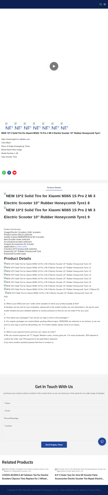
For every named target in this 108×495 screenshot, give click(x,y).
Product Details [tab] (54, 187)
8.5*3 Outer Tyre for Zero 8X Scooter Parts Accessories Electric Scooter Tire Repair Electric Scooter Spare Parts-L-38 (78, 476)
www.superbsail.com (69, 490)
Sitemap (83, 490)
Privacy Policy (94, 490)
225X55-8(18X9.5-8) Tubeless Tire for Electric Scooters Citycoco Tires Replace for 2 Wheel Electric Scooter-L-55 (25, 476)
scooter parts (21, 246)
